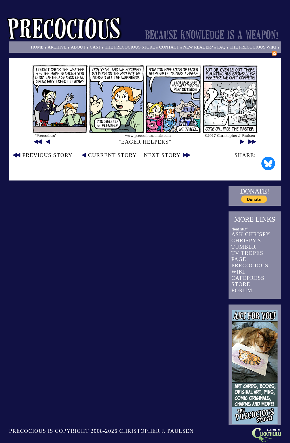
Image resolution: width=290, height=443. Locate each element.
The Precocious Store (130, 47)
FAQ (221, 47)
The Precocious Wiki (253, 47)
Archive (57, 47)
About (78, 47)
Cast (95, 47)
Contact (169, 47)
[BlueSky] (268, 163)
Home (37, 47)
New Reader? (198, 47)
